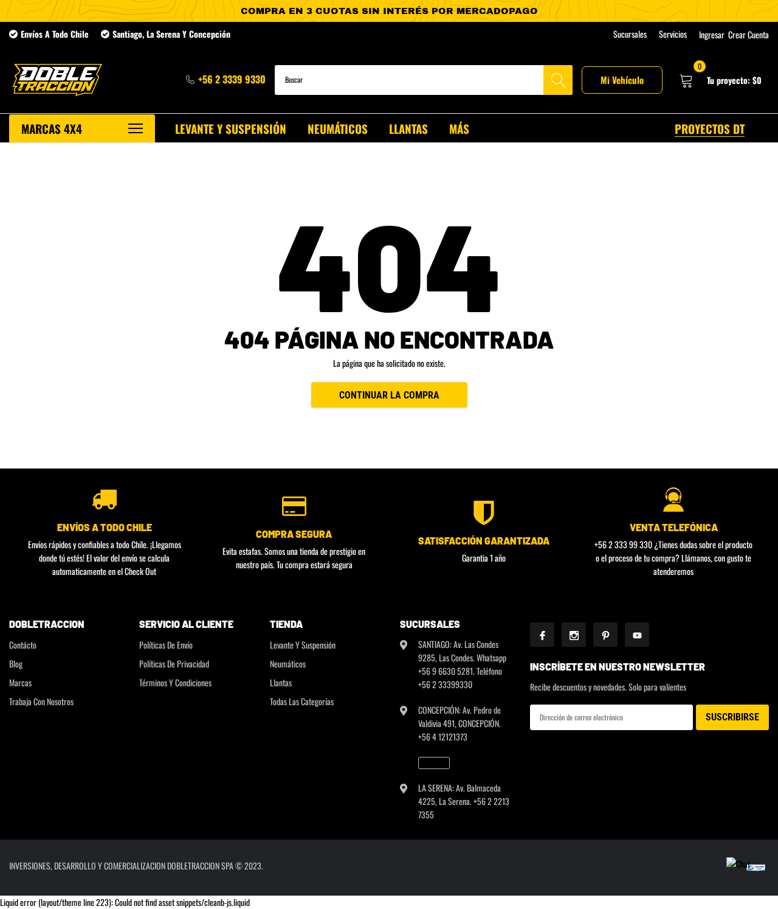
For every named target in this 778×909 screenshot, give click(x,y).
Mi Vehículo (622, 79)
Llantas (281, 682)
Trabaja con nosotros (41, 701)
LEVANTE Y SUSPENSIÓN (230, 128)
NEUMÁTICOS (338, 128)
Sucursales (630, 34)
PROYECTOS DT (710, 128)
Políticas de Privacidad (174, 663)
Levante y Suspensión (303, 644)
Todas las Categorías (302, 701)
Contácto (22, 644)
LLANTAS (408, 128)
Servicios (673, 34)
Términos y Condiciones (175, 682)
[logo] (56, 80)
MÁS (459, 128)
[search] (558, 80)
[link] (434, 763)
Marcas (20, 682)
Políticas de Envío (166, 644)
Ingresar (712, 34)
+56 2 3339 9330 (232, 79)
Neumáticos (288, 663)
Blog (15, 663)
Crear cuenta (748, 34)
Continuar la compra (389, 395)
